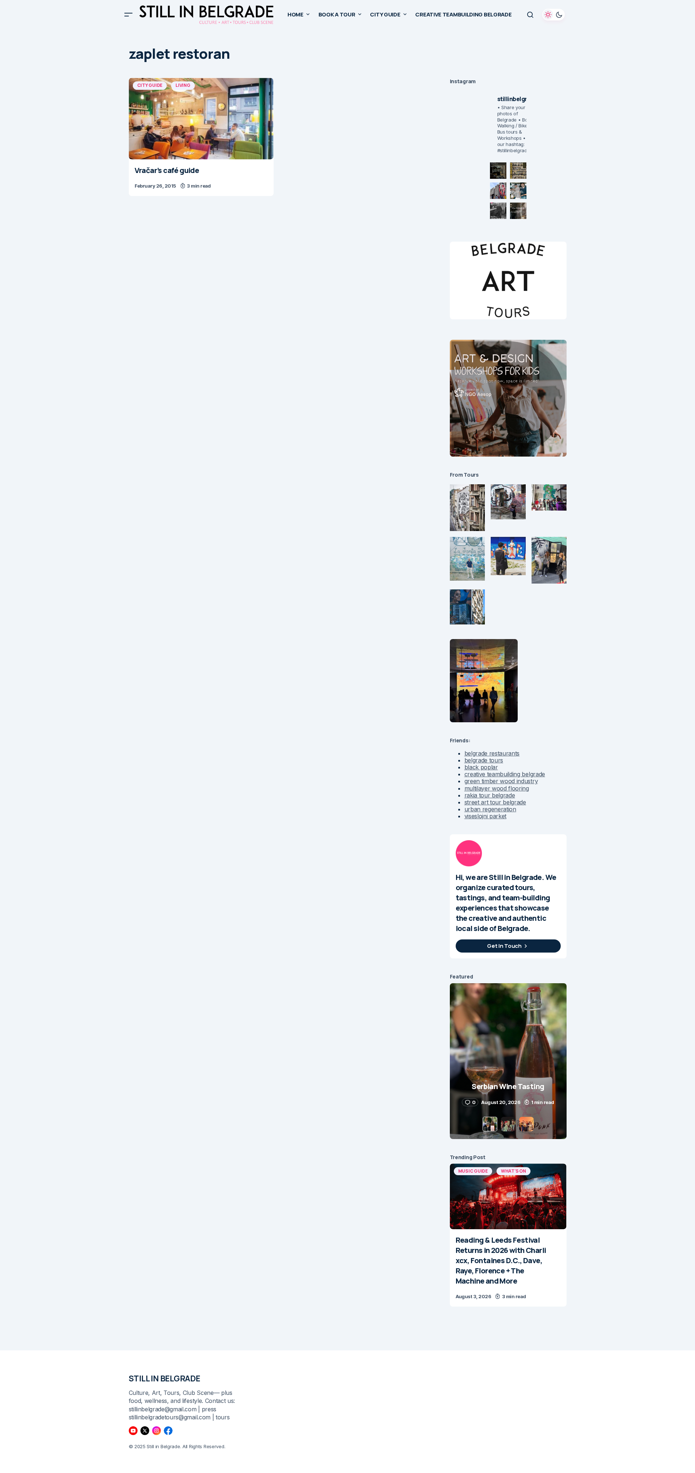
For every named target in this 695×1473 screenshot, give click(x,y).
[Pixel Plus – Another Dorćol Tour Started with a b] (498, 211)
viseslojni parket (485, 816)
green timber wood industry (501, 781)
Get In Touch (504, 946)
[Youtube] (133, 1431)
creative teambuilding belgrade (504, 774)
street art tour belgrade (495, 802)
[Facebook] (168, 1431)
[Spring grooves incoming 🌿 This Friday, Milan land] (518, 190)
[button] (128, 14)
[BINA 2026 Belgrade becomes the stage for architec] (518, 211)
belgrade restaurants (492, 753)
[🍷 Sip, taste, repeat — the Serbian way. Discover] (498, 170)
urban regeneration (490, 809)
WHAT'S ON (513, 1171)
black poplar (481, 767)
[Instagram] (156, 1431)
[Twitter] (145, 1431)
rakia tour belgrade (489, 795)
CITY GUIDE (150, 85)
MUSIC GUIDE (473, 1171)
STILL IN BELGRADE (165, 1378)
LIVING (182, 85)
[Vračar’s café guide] (201, 118)
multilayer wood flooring (496, 788)
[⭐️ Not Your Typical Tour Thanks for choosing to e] (498, 190)
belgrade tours (483, 760)
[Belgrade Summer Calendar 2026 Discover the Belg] (518, 170)
